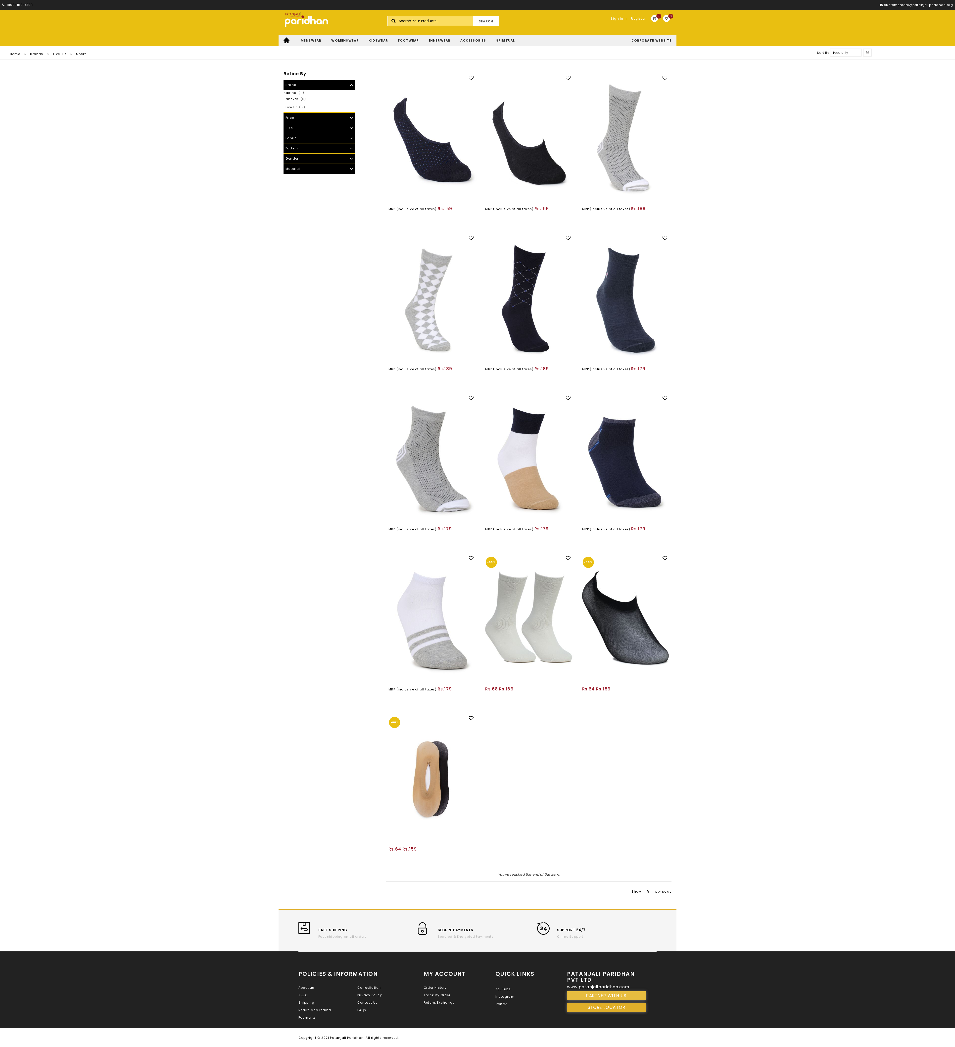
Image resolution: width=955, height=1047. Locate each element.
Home (15, 54)
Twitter (501, 1004)
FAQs (361, 1010)
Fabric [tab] (291, 138)
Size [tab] (289, 128)
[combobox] (443, 21)
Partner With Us (606, 996)
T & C (303, 995)
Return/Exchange (439, 1002)
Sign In (617, 18)
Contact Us (367, 1002)
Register (638, 18)
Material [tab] (293, 169)
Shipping (306, 1002)
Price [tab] (290, 118)
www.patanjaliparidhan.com (598, 987)
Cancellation (369, 987)
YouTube (503, 989)
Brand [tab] (291, 85)
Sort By (823, 53)
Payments (307, 1017)
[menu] (477, 40)
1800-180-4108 (19, 5)
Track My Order (437, 995)
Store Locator (606, 1007)
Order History (435, 987)
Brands (36, 54)
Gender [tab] (292, 158)
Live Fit (299, 107)
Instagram (505, 996)
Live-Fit (59, 54)
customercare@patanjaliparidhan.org (918, 5)
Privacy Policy (369, 995)
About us (306, 987)
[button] (473, 77)
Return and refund (314, 1010)
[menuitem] (287, 40)
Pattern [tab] (292, 148)
